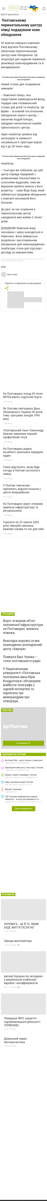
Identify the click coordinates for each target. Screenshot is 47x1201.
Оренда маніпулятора (18, 941)
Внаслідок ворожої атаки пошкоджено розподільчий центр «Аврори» (22, 645)
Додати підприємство (23, 808)
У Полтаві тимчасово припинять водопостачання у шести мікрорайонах (22, 489)
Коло (3, 267)
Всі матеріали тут (23, 743)
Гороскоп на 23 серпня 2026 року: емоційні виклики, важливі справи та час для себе (23, 525)
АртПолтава (15, 726)
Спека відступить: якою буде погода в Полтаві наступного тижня (21, 470)
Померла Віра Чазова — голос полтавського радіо (21, 659)
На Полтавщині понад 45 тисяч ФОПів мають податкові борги (23, 395)
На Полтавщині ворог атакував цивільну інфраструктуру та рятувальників (23, 507)
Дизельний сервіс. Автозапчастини (16, 1040)
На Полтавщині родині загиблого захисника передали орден (23, 452)
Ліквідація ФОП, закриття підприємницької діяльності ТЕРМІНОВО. (22, 1022)
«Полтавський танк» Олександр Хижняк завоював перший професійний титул (23, 434)
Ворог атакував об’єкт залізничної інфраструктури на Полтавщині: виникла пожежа (23, 627)
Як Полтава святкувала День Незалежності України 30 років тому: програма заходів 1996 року (22, 414)
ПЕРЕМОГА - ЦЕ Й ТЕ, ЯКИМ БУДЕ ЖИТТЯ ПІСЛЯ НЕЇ (21, 925)
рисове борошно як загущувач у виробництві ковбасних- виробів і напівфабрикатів (23, 979)
